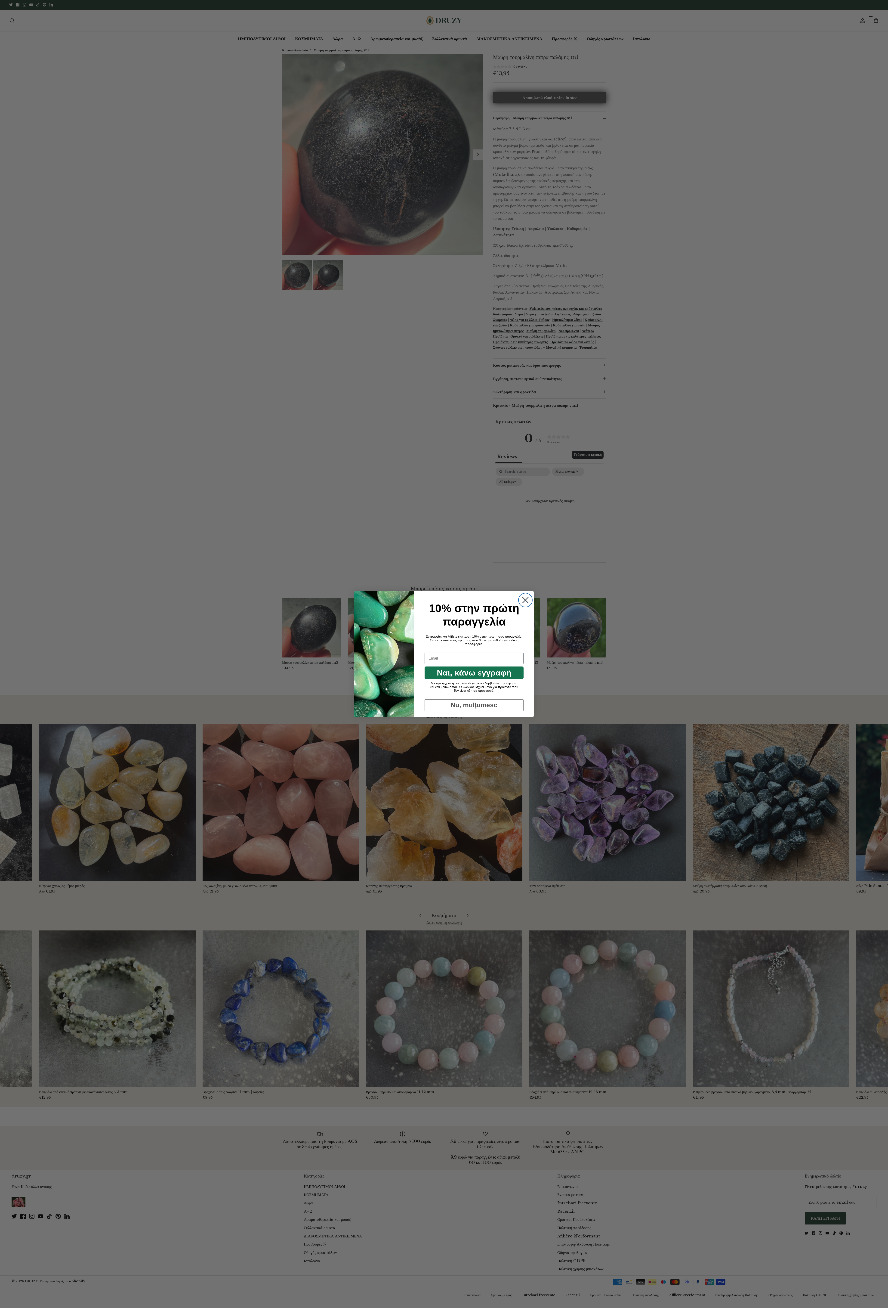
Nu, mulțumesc (474, 705)
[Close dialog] (525, 600)
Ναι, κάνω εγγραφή (474, 672)
